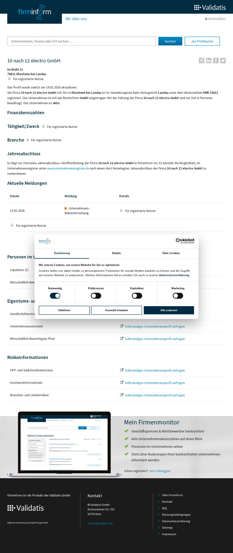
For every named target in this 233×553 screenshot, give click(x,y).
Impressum (169, 534)
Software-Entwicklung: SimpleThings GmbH (27, 522)
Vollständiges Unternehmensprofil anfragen (154, 326)
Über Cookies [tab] (171, 253)
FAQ (164, 508)
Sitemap (167, 527)
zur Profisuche (202, 41)
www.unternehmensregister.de (68, 168)
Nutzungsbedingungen (176, 514)
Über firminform (172, 495)
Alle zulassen (168, 310)
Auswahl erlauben (116, 310)
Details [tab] (116, 253)
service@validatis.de (100, 523)
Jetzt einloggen (159, 471)
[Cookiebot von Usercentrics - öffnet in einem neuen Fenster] (178, 241)
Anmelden (217, 18)
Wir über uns (76, 18)
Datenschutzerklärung (174, 275)
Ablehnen (64, 310)
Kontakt (167, 501)
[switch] (96, 296)
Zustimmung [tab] (62, 253)
